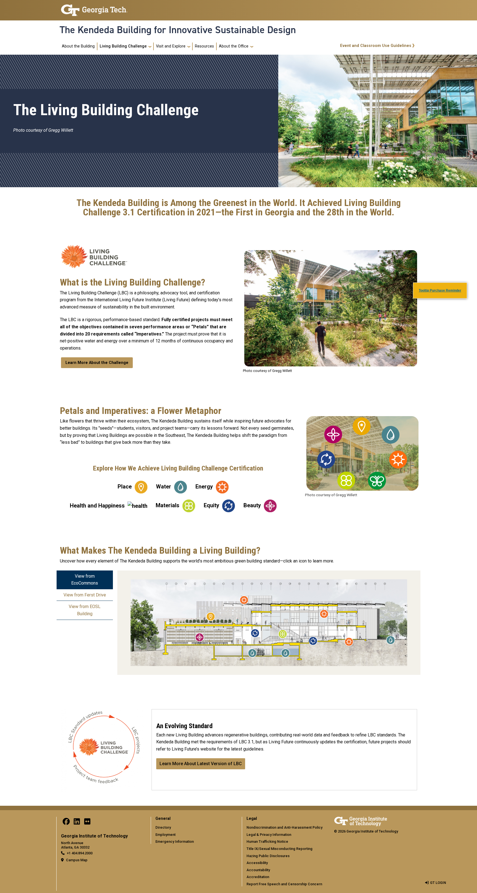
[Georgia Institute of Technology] (94, 9)
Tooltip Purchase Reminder (440, 290)
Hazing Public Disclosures (268, 856)
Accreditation (258, 877)
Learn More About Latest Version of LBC (201, 763)
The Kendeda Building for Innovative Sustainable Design (178, 30)
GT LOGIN (438, 883)
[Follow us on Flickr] (87, 823)
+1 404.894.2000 (79, 853)
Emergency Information (174, 841)
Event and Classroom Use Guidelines (375, 45)
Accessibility (257, 863)
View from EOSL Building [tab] (84, 610)
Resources (204, 46)
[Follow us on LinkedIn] (77, 823)
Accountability (258, 870)
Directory (163, 827)
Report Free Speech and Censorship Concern (284, 884)
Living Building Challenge (123, 46)
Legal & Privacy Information (269, 835)
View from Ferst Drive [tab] (84, 595)
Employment (165, 835)
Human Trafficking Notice (267, 841)
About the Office (233, 46)
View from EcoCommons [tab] (84, 580)
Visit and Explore (171, 46)
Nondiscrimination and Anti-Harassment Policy (284, 827)
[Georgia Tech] (360, 821)
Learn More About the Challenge (96, 362)
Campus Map (77, 860)
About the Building (78, 46)
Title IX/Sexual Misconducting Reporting (279, 849)
